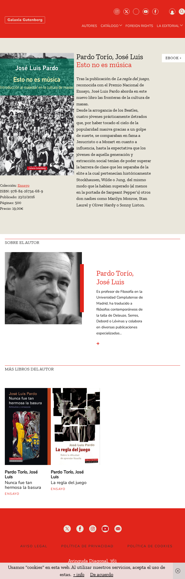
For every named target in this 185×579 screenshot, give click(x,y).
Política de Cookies (150, 546)
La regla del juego (68, 482)
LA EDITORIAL (168, 26)
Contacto (176, 47)
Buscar (182, 11)
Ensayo (23, 185)
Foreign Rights (139, 26)
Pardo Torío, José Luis (115, 277)
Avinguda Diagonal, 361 (92, 561)
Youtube (146, 11)
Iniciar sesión (172, 11)
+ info (78, 574)
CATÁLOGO (110, 26)
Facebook (155, 11)
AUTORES (89, 26)
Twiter (126, 11)
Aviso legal (33, 546)
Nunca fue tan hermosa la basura (23, 485)
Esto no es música (104, 64)
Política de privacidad (87, 546)
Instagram (117, 11)
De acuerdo (101, 574)
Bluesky (136, 11)
